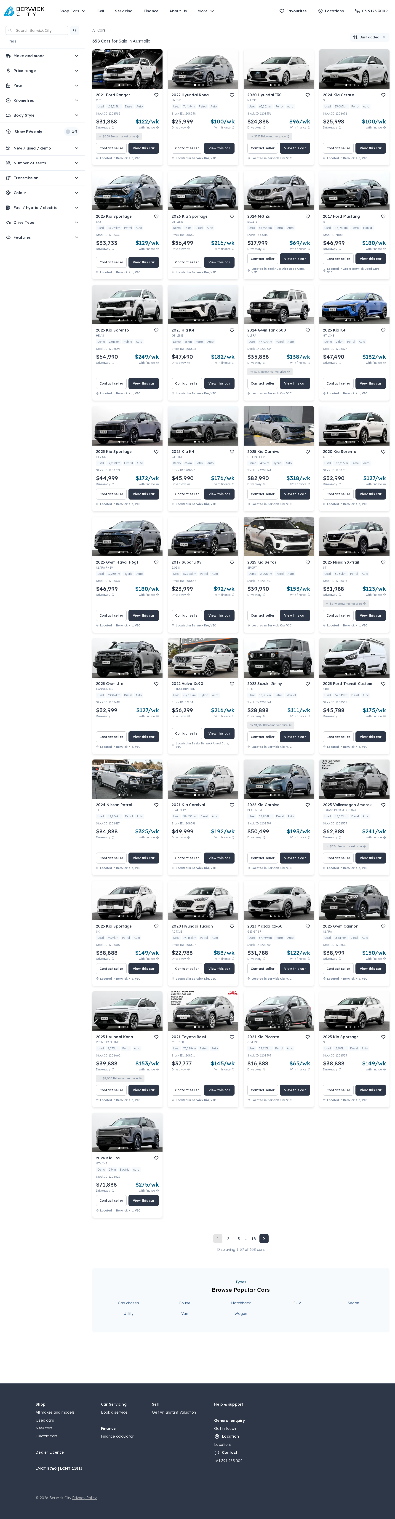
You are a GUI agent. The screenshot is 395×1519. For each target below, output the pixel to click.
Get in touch (225, 1428)
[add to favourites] (156, 95)
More (203, 11)
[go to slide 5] (136, 85)
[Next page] (264, 1238)
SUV (297, 1303)
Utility (128, 1313)
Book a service (114, 1412)
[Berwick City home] (24, 10)
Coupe (184, 1303)
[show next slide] (155, 73)
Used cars (45, 1420)
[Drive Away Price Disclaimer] (113, 127)
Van (184, 1313)
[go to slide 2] (123, 85)
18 (253, 1238)
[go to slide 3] (127, 85)
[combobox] (36, 30)
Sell (100, 11)
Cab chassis (128, 1303)
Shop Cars (69, 11)
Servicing (124, 11)
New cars (44, 1428)
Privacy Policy (84, 1497)
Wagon (241, 1313)
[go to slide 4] (132, 85)
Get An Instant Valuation (174, 1412)
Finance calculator (117, 1436)
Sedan (353, 1303)
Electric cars (47, 1436)
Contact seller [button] (111, 148)
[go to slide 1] (119, 85)
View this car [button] (144, 148)
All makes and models (55, 1412)
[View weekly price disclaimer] (157, 127)
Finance (151, 11)
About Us (178, 11)
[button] (74, 30)
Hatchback (241, 1303)
